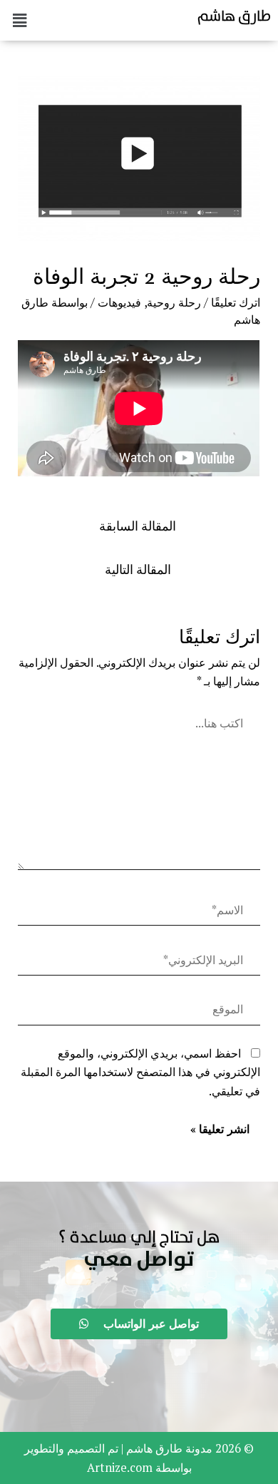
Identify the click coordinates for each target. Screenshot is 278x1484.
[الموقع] (138, 1012)
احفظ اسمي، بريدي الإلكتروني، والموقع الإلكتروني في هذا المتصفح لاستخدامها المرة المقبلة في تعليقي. (140, 1072)
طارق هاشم (234, 15)
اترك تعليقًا (235, 302)
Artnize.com (120, 1467)
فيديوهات (119, 302)
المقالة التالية (138, 569)
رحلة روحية (174, 302)
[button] (139, 1260)
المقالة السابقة (137, 526)
